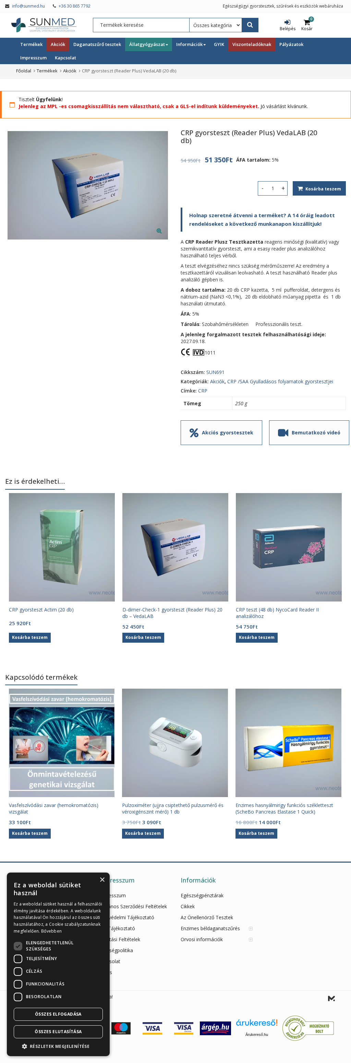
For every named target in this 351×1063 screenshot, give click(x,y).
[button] (164, 236)
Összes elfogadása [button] (58, 1014)
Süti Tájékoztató (116, 928)
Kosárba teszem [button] (30, 637)
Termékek (31, 44)
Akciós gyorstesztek (227, 432)
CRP (202, 390)
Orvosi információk (202, 939)
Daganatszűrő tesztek (97, 44)
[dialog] (58, 964)
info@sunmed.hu (28, 6)
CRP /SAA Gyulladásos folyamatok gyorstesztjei (280, 381)
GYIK (219, 44)
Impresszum (33, 58)
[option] (88, 185)
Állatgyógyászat (147, 44)
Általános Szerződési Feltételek (132, 906)
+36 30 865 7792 (74, 6)
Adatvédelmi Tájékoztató (126, 917)
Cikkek (188, 906)
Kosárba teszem (323, 189)
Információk (190, 44)
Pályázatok (291, 44)
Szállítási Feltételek (119, 939)
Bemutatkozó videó (316, 432)
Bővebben (51, 931)
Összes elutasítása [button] (58, 1032)
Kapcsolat (65, 58)
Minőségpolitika (115, 950)
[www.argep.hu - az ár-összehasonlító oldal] (215, 1028)
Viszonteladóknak (251, 44)
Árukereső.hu (256, 1034)
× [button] (102, 880)
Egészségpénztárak (202, 895)
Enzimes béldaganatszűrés (210, 928)
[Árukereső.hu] (256, 1025)
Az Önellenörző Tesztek (207, 917)
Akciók (58, 44)
